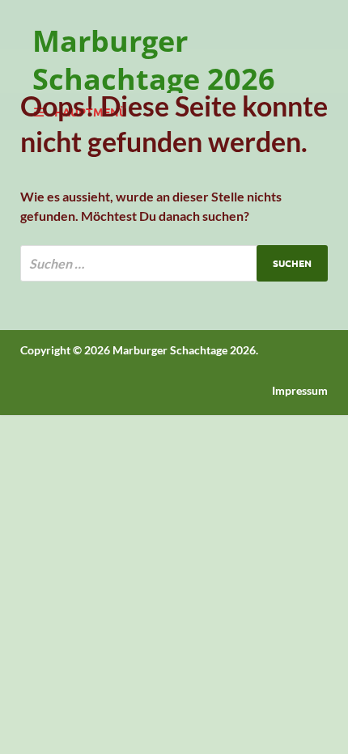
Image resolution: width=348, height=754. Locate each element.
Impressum (300, 390)
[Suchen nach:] (174, 263)
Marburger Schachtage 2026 (153, 60)
